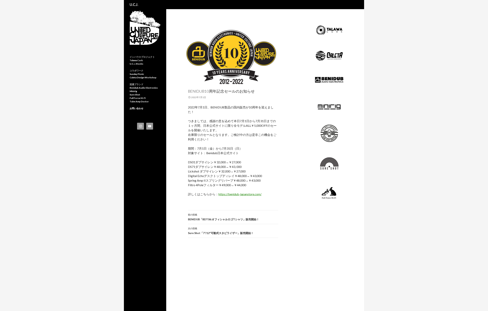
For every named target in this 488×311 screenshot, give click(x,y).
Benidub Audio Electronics (144, 87)
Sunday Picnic (137, 74)
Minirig (133, 91)
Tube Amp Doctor (139, 101)
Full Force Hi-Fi (138, 98)
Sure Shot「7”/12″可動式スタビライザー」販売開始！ (221, 231)
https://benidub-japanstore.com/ (240, 194)
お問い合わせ (136, 108)
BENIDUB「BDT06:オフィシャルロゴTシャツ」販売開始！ (223, 217)
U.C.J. (134, 4)
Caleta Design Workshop (143, 77)
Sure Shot (135, 94)
